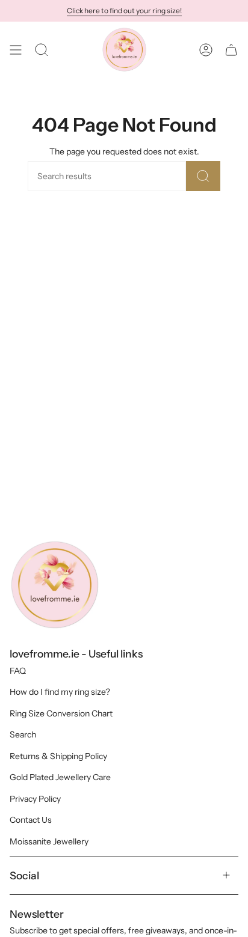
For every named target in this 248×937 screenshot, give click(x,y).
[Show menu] (16, 49)
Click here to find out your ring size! (124, 10)
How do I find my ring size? (60, 691)
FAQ (18, 670)
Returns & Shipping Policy (58, 756)
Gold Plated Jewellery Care (60, 777)
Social (24, 875)
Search (23, 734)
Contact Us (31, 819)
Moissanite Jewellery (49, 841)
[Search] (203, 176)
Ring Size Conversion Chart (61, 713)
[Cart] (231, 49)
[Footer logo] (55, 585)
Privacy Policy (35, 798)
